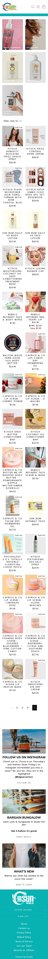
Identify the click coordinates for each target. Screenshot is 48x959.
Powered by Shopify (24, 957)
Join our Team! (24, 945)
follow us (24, 783)
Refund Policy (24, 937)
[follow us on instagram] (24, 741)
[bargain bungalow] (24, 801)
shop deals (24, 837)
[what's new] (24, 855)
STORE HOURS (23, 910)
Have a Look (24, 884)
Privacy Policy (24, 932)
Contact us (24, 928)
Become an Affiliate (24, 950)
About (24, 923)
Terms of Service (24, 941)
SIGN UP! (23, 916)
